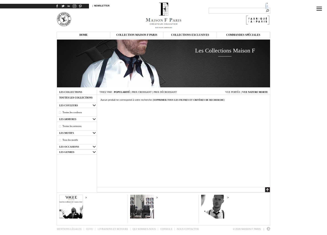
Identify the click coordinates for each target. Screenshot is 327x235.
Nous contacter (188, 229)
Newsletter (101, 5)
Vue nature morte (255, 92)
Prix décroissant (165, 92)
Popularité (122, 92)
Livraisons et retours (113, 229)
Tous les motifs (70, 140)
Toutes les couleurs (72, 112)
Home (83, 34)
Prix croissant (142, 92)
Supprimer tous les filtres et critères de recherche (188, 100)
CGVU (89, 229)
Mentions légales (69, 229)
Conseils (166, 229)
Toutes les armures (72, 126)
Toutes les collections (76, 97)
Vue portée (232, 92)
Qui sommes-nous (144, 229)
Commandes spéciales (243, 34)
